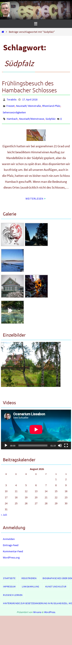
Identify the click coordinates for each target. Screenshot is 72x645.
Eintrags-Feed (10, 541)
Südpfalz (50, 116)
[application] (36, 425)
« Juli (4, 511)
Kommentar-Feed (13, 547)
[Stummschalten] (60, 442)
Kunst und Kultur (55, 582)
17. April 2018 (29, 99)
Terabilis (12, 99)
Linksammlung (30, 582)
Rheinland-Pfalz (51, 105)
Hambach (12, 116)
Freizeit (10, 105)
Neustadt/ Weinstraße (28, 105)
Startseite (9, 574)
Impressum (9, 582)
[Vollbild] (66, 442)
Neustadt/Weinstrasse (31, 116)
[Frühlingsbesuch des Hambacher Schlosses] (36, 131)
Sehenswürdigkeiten (14, 110)
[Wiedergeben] (6, 442)
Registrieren (29, 574)
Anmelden (9, 535)
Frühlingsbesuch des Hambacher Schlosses (29, 87)
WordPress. (49, 608)
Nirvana (37, 608)
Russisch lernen (13, 591)
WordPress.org (11, 554)
